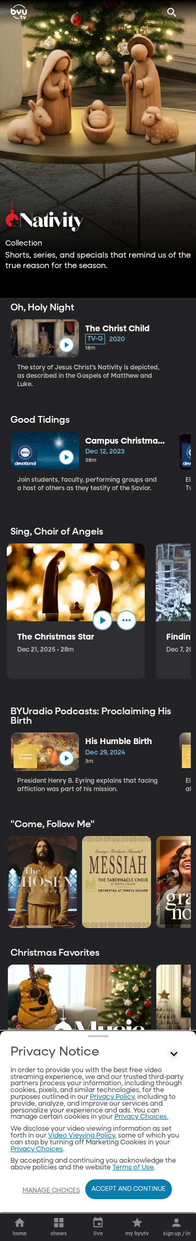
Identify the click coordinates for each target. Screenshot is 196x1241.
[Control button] (174, 1054)
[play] (66, 345)
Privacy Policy (112, 1097)
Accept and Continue (128, 1189)
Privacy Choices (36, 1149)
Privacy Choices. (141, 1117)
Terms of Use (133, 1167)
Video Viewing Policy (81, 1135)
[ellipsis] (126, 620)
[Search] (172, 12)
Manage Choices (51, 1191)
